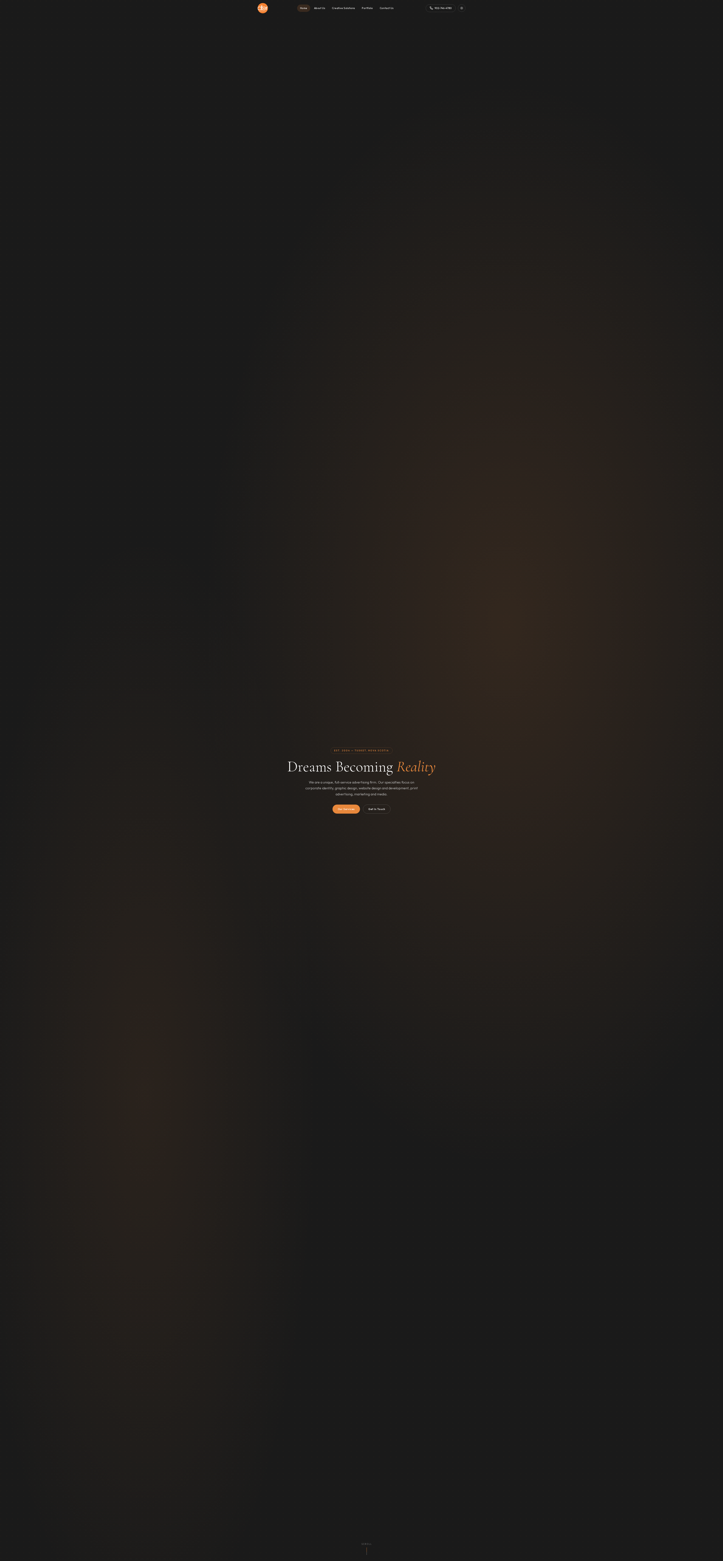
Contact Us (387, 8)
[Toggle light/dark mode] (461, 8)
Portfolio (367, 8)
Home (303, 8)
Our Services (346, 809)
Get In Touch (376, 809)
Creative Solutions (343, 8)
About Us (319, 8)
